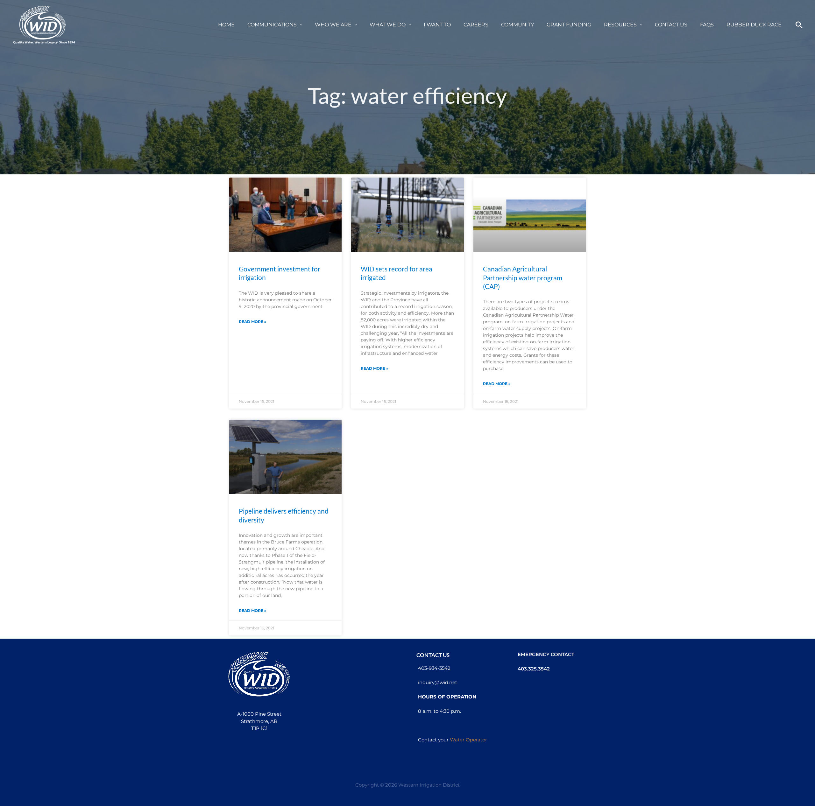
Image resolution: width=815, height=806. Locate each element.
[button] (299, 25)
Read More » (252, 321)
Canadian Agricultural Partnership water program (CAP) (522, 277)
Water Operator (468, 740)
